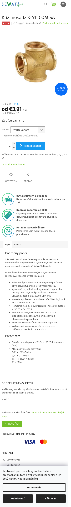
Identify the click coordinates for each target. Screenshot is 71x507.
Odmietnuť (17, 498)
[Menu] (63, 4)
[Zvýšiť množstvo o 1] (14, 144)
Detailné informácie (12, 164)
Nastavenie (34, 487)
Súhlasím (51, 498)
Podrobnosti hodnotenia (55, 23)
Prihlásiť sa (11, 423)
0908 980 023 (13, 460)
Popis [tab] (8, 244)
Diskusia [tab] (17, 244)
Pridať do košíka (32, 145)
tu (36, 479)
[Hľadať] (45, 4)
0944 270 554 (13, 465)
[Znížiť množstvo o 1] (14, 148)
